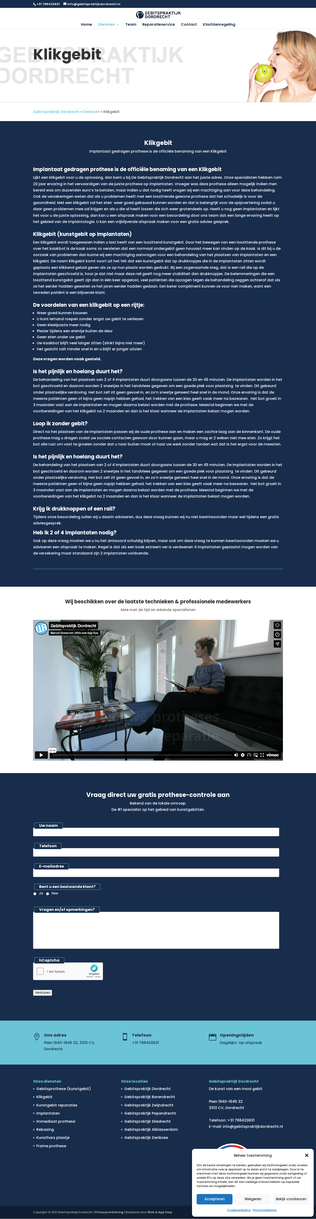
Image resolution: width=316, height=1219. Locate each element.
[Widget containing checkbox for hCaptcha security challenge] (68, 971)
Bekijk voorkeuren (291, 1199)
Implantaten (48, 1113)
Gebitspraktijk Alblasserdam (151, 1129)
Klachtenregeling (219, 25)
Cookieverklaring (239, 1210)
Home (86, 25)
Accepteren (214, 1199)
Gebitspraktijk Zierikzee (146, 1137)
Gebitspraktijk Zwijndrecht (148, 1105)
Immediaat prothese (55, 1121)
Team (130, 25)
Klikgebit (44, 1097)
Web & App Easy (160, 1212)
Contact (189, 25)
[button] (306, 1155)
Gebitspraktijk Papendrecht (150, 1113)
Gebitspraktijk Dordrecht (56, 111)
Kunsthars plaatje (53, 1137)
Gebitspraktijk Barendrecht (149, 1097)
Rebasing (45, 1129)
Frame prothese (51, 1146)
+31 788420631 (48, 4)
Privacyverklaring (264, 1210)
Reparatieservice (158, 25)
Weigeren (253, 1199)
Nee (55, 893)
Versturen (42, 992)
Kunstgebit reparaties (56, 1105)
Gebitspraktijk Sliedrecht (147, 1121)
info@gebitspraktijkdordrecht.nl (253, 1126)
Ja (41, 893)
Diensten (106, 25)
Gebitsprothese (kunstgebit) (63, 1088)
